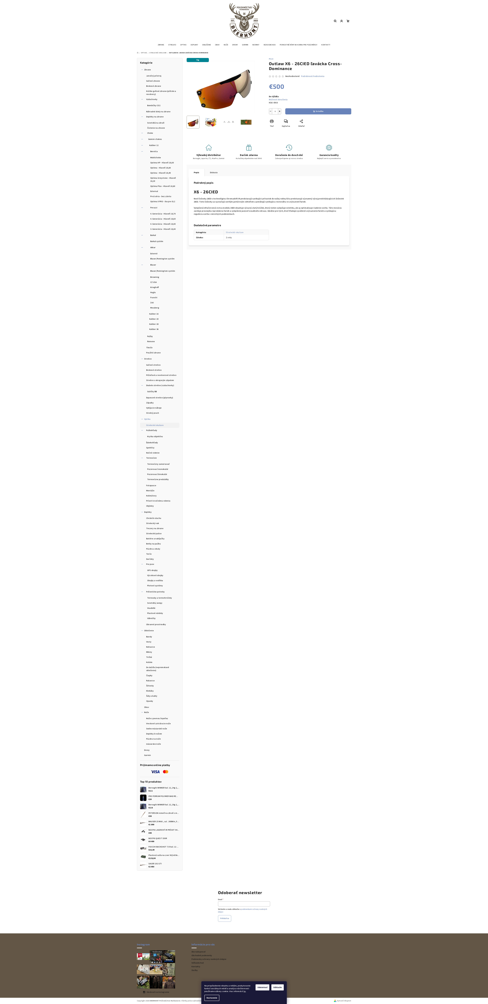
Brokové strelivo (154, 370)
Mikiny (149, 652)
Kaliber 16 (154, 313)
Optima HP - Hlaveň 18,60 (162, 162)
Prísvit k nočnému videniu (158, 500)
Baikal (153, 235)
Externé (154, 253)
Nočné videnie (153, 452)
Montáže (150, 490)
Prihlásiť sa (224, 918)
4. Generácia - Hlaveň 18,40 (163, 224)
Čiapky (149, 675)
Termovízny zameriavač (158, 464)
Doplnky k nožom (154, 733)
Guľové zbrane (153, 81)
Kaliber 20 (154, 319)
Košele (149, 662)
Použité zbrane (153, 352)
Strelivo (148, 358)
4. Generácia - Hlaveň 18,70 (163, 213)
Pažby (150, 336)
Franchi (153, 297)
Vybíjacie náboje (154, 407)
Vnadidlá (151, 608)
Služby (195, 970)
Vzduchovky (151, 99)
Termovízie (151, 458)
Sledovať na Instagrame (158, 992)
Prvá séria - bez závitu (160, 196)
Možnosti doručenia (278, 99)
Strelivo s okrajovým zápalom (160, 380)
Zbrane (147, 69)
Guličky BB (152, 391)
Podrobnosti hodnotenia (312, 76)
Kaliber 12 (154, 145)
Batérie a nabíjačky (155, 538)
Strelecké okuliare (155, 425)
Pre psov (150, 564)
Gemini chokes (155, 139)
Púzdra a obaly (153, 548)
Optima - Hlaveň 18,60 (160, 167)
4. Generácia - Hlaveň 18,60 (163, 218)
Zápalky (150, 402)
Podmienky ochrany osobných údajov (209, 959)
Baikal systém (156, 241)
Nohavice (150, 647)
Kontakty (196, 966)
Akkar (153, 247)
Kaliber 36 (154, 329)
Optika (147, 419)
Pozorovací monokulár (157, 469)
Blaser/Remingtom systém (162, 271)
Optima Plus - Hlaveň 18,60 (162, 186)
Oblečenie (149, 630)
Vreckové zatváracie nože (158, 723)
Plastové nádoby (155, 613)
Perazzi (153, 207)
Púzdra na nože (153, 738)
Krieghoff (154, 287)
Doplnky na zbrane (155, 116)
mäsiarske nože (153, 744)
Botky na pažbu (153, 543)
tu (245, 991)
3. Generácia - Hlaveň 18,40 (163, 229)
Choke (150, 133)
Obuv (146, 707)
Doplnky (148, 512)
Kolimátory (151, 495)
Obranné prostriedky (156, 624)
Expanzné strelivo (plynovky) (159, 397)
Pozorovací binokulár (157, 474)
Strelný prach (152, 413)
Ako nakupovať (199, 951)
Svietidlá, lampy (154, 603)
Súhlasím (277, 987)
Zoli (152, 302)
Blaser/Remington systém (162, 258)
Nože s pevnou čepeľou (157, 718)
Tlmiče (149, 347)
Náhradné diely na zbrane (158, 111)
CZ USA (153, 282)
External (154, 191)
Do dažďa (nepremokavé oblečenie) (157, 669)
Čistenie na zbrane (156, 128)
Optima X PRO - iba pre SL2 (162, 201)
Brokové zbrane (153, 86)
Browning (154, 277)
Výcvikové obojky (155, 575)
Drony (147, 750)
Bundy (149, 636)
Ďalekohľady (152, 442)
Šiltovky (150, 685)
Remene (151, 341)
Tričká (149, 657)
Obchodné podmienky (202, 955)
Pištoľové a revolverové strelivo (161, 375)
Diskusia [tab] (214, 172)
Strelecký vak (152, 523)
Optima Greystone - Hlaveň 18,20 (163, 179)
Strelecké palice (154, 533)
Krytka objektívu (155, 436)
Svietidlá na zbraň (155, 122)
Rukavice (150, 680)
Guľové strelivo (153, 365)
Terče (149, 554)
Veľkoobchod (198, 962)
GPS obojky (152, 570)
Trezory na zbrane (155, 528)
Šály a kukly (151, 696)
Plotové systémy (155, 585)
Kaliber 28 (154, 324)
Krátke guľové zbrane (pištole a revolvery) (161, 93)
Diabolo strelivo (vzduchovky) (160, 385)
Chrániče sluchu (153, 518)
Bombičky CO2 (153, 105)
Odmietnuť (262, 987)
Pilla (271, 59)
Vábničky (151, 618)
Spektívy (150, 447)
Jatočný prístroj (153, 75)
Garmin (147, 755)
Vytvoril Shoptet (344, 1001)
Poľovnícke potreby (155, 591)
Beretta (154, 151)
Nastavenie (212, 997)
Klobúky (150, 690)
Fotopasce (151, 485)
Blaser (153, 264)
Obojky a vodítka (155, 580)
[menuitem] (161, 45)
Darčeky (150, 559)
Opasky (149, 701)
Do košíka (319, 111)
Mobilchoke (155, 157)
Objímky (150, 506)
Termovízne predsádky (158, 479)
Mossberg (154, 307)
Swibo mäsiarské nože (156, 728)
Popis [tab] (196, 172)
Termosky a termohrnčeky (159, 598)
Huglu (153, 292)
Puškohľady (151, 430)
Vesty (148, 641)
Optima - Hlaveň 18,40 (160, 173)
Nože (146, 712)
